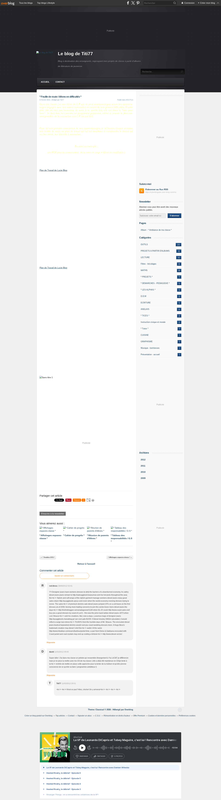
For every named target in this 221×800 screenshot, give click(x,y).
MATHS (144, 270)
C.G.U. (98, 716)
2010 (143, 472)
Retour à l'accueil (86, 564)
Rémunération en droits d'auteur (117, 716)
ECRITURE (146, 303)
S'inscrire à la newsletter (52, 513)
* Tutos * (144, 328)
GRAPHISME (147, 341)
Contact (60, 82)
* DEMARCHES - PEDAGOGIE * (155, 283)
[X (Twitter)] (133, 3)
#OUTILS (129, 100)
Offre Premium (139, 716)
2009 (143, 478)
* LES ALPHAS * (148, 290)
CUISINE (145, 335)
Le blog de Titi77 (75, 53)
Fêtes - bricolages (148, 264)
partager (101, 756)
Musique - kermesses (150, 348)
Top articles (60, 716)
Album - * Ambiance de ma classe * (156, 230)
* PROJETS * (147, 277)
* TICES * (145, 315)
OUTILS (144, 244)
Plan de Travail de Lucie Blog (53, 170)
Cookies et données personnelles (162, 716)
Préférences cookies (187, 716)
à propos (118, 756)
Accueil (45, 82)
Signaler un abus (85, 716)
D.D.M (143, 296)
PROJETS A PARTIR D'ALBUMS (155, 251)
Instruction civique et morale (153, 322)
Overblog (128, 709)
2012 (143, 459)
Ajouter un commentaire (64, 576)
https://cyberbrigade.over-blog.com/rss (160, 192)
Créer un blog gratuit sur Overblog (38, 716)
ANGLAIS (145, 309)
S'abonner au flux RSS (156, 189)
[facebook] (128, 3)
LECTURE (145, 257)
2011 (143, 466)
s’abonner (83, 756)
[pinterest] (138, 3)
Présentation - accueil (150, 354)
